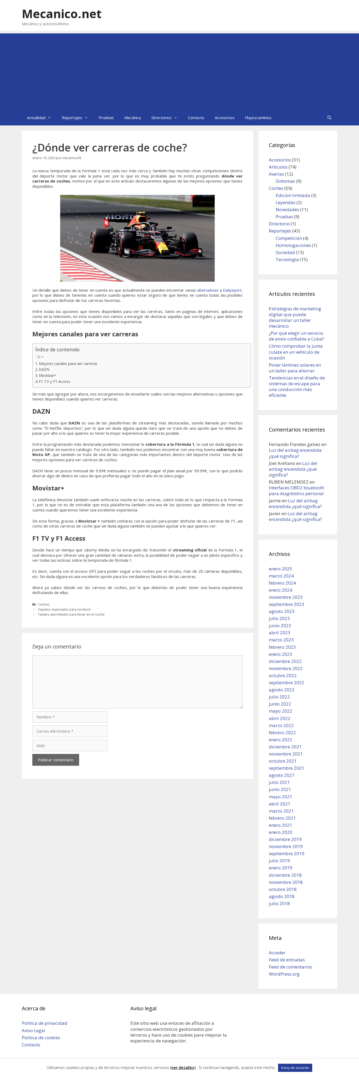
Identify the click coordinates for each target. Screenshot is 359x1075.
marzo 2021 (281, 811)
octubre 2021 (283, 761)
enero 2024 (280, 590)
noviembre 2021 (286, 754)
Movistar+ (47, 375)
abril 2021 (279, 804)
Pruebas (106, 117)
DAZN (44, 369)
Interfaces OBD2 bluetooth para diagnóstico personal (296, 490)
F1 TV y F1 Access (54, 381)
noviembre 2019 (286, 846)
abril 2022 (279, 718)
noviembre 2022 (286, 668)
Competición (289, 238)
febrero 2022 (282, 732)
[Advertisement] (179, 70)
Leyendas (285, 202)
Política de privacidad (44, 1023)
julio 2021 (279, 782)
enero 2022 (280, 740)
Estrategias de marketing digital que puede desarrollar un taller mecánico (295, 317)
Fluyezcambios (258, 117)
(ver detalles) (183, 1067)
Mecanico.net (61, 14)
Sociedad (285, 252)
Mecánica (132, 117)
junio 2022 (280, 704)
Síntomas (285, 181)
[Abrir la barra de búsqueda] (329, 117)
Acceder (277, 953)
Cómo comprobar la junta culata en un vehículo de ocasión (296, 352)
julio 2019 (279, 861)
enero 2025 (280, 569)
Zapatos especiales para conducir (64, 609)
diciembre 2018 (285, 875)
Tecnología (287, 259)
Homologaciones (293, 245)
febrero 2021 (282, 818)
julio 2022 (279, 697)
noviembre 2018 (286, 882)
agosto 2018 (282, 896)
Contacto (196, 117)
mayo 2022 (280, 711)
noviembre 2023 (286, 597)
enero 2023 (280, 654)
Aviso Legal (33, 1030)
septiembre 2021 (286, 768)
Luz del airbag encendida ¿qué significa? (295, 453)
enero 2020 (280, 832)
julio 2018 (279, 903)
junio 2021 (280, 789)
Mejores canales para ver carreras (68, 363)
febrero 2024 (282, 583)
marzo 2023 (281, 640)
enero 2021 (280, 825)
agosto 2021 (282, 775)
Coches (44, 604)
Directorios (161, 117)
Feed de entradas (287, 960)
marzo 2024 (281, 576)
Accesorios (224, 117)
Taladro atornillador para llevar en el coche (71, 614)
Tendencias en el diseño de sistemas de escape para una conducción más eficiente (297, 386)
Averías (276, 174)
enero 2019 (280, 868)
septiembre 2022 (286, 683)
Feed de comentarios (290, 967)
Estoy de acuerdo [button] (295, 1067)
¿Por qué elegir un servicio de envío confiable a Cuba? (296, 336)
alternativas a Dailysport (219, 290)
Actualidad (36, 117)
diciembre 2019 (285, 839)
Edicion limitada (293, 195)
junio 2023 (280, 625)
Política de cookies (41, 1038)
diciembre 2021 (285, 747)
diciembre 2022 (285, 661)
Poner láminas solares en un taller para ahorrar (295, 368)
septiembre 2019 (286, 853)
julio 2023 (279, 618)
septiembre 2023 (286, 604)
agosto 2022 (282, 690)
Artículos (278, 167)
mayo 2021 (280, 797)
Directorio (279, 224)
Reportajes (72, 117)
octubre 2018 (283, 889)
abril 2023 (279, 633)
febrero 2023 (282, 647)
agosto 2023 (282, 611)
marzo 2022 (281, 725)
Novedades (287, 209)
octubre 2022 (283, 675)
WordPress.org (284, 974)
